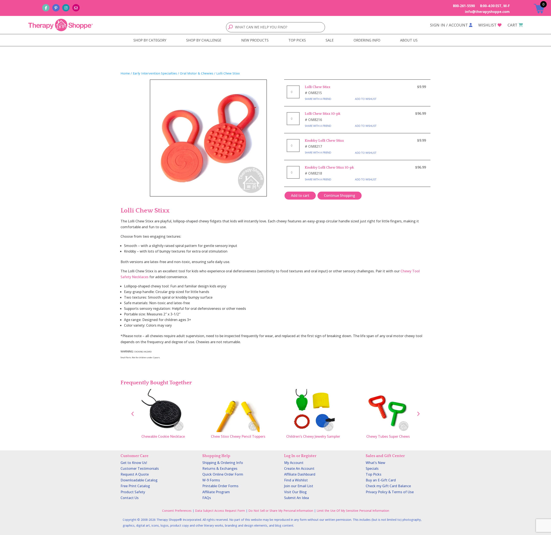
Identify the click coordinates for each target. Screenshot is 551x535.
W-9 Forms (211, 480)
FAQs (206, 497)
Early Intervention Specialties (155, 73)
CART (512, 25)
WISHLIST (487, 25)
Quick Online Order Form (222, 474)
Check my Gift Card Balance (388, 486)
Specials (372, 468)
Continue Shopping (339, 195)
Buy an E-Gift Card (381, 480)
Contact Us (130, 497)
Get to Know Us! (134, 462)
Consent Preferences (177, 511)
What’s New (375, 462)
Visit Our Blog (295, 492)
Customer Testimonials (140, 468)
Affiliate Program (216, 492)
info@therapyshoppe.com (487, 11)
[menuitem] (150, 40)
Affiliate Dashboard (299, 474)
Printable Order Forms (220, 486)
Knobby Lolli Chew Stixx (324, 141)
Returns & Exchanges (219, 468)
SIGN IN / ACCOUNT (449, 25)
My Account (293, 462)
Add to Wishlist (365, 99)
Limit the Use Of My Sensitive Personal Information (353, 511)
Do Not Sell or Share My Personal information (280, 511)
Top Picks (373, 474)
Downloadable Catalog (139, 480)
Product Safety (133, 492)
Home (125, 73)
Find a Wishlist (296, 480)
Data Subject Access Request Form (220, 511)
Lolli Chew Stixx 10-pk (322, 114)
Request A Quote (135, 474)
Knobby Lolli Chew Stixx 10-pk (329, 167)
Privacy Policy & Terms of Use (390, 492)
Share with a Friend (318, 99)
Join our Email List (298, 486)
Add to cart (300, 195)
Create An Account (299, 468)
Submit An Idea (296, 497)
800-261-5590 (464, 5)
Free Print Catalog (135, 486)
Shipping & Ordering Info (222, 462)
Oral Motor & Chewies (196, 73)
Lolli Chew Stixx (317, 87)
